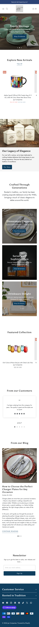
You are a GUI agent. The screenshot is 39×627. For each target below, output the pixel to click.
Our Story (7, 167)
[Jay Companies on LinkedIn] (16, 603)
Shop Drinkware (19, 36)
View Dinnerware (19, 231)
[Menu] (3, 9)
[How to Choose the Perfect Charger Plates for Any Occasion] (19, 465)
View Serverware (19, 269)
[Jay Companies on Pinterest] (20, 603)
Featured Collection (19, 332)
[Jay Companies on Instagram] (12, 603)
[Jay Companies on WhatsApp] (32, 603)
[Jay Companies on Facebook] (8, 603)
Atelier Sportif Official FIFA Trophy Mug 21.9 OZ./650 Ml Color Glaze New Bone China (18, 96)
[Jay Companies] (19, 8)
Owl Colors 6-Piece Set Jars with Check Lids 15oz (18, 363)
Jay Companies (12, 623)
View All (19, 64)
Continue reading (10, 531)
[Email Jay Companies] (4, 603)
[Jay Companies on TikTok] (24, 603)
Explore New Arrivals (19, 60)
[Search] (7, 9)
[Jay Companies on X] (28, 603)
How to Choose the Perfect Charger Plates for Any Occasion (17, 489)
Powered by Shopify (24, 623)
